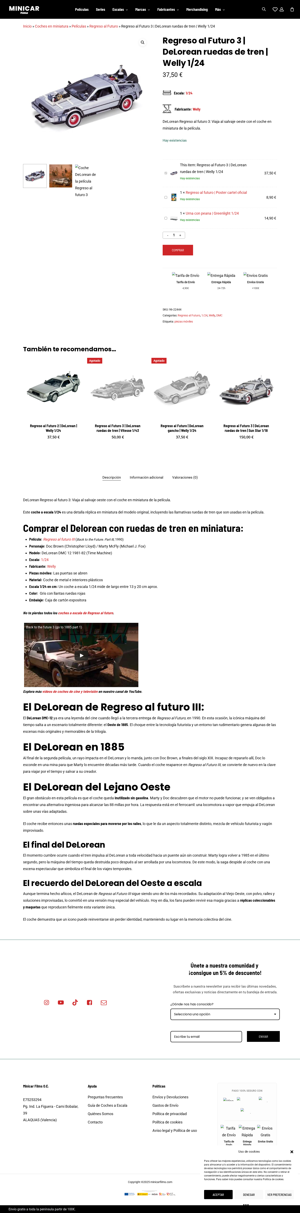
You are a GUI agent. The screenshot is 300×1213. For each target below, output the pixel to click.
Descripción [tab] (111, 477)
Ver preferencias (279, 1194)
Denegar (249, 1194)
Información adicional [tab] (146, 477)
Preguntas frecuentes (105, 1097)
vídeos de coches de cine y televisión (70, 691)
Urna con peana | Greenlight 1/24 (212, 213)
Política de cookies (273, 1179)
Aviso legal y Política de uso (174, 1130)
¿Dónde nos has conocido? (191, 1004)
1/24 (189, 93)
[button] (292, 1152)
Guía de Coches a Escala (107, 1105)
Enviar (263, 1036)
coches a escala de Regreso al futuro (85, 613)
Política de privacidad (169, 1114)
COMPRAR (178, 250)
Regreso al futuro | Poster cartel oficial (216, 192)
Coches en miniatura (51, 26)
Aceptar (218, 1194)
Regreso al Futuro (103, 26)
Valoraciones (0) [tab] (185, 477)
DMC (219, 315)
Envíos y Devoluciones (170, 1097)
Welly (196, 109)
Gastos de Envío (165, 1105)
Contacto (95, 1122)
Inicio (27, 26)
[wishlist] (272, 9)
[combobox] (225, 1014)
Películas (79, 26)
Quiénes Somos (100, 1114)
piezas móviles (183, 321)
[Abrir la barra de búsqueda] (264, 9)
